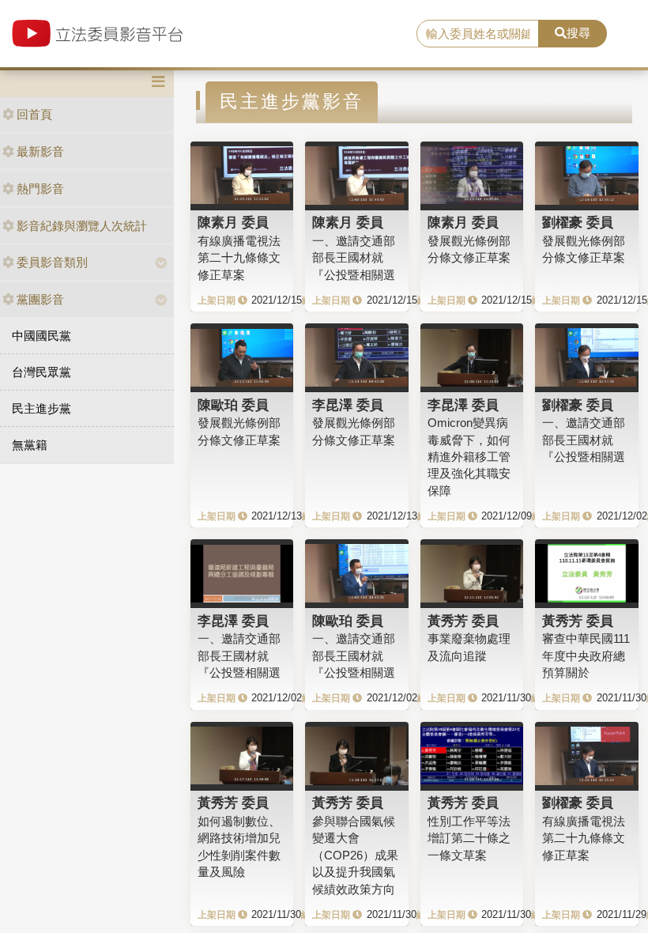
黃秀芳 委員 (463, 621)
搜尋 (578, 33)
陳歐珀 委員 (233, 405)
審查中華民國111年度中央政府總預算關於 (586, 655)
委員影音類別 (52, 262)
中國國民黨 (41, 335)
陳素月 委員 (233, 222)
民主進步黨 (41, 408)
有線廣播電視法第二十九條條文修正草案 (239, 257)
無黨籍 (29, 444)
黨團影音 (40, 299)
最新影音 (40, 151)
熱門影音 (40, 188)
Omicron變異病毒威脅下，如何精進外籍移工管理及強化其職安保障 (469, 456)
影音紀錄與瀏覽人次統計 (82, 225)
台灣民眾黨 (41, 372)
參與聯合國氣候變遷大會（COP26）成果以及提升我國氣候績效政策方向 (355, 855)
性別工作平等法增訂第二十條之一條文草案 (469, 838)
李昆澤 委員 (347, 405)
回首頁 (34, 114)
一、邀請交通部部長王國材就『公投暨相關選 (353, 257)
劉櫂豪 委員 (577, 222)
